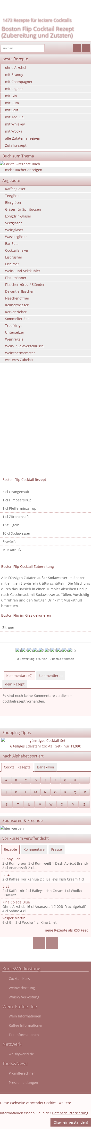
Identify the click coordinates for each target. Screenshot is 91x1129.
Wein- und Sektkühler (22, 271)
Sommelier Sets (17, 318)
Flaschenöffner (17, 298)
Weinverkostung (22, 987)
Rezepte (10, 849)
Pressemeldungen (23, 1082)
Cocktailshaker (17, 250)
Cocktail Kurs (19, 978)
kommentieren (51, 675)
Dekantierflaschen (19, 291)
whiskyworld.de (21, 1054)
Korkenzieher (16, 312)
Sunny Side (11, 859)
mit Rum (12, 103)
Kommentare (34, 849)
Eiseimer (12, 264)
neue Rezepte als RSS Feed (67, 930)
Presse (56, 849)
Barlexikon (45, 767)
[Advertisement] (45, 427)
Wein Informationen (25, 1016)
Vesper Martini (14, 918)
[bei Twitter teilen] (52, 943)
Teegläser (13, 195)
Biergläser (13, 202)
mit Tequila (14, 117)
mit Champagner (19, 81)
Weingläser (14, 230)
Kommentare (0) (19, 675)
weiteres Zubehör (19, 359)
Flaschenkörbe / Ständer (25, 284)
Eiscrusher (13, 257)
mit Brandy (14, 74)
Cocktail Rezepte (17, 767)
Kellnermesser (17, 305)
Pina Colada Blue (16, 902)
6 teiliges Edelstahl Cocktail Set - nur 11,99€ (45, 746)
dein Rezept (15, 684)
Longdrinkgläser (18, 216)
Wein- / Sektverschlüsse (24, 346)
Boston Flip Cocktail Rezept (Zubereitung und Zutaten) (37, 31)
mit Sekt (11, 110)
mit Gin (11, 95)
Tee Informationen (24, 1034)
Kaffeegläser (15, 188)
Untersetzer (14, 332)
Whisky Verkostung (24, 997)
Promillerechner (22, 1073)
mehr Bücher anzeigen (23, 169)
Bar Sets (11, 243)
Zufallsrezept (15, 145)
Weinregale (14, 339)
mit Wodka (13, 131)
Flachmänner (15, 277)
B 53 (5, 886)
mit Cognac (14, 88)
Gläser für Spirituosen (23, 209)
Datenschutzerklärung (70, 1113)
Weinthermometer (20, 353)
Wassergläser (16, 236)
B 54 (5, 874)
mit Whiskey (15, 124)
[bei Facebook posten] (39, 943)
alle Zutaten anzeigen (22, 138)
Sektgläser (13, 223)
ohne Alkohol (15, 67)
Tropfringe (13, 325)
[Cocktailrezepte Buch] (45, 164)
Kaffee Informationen (26, 1025)
